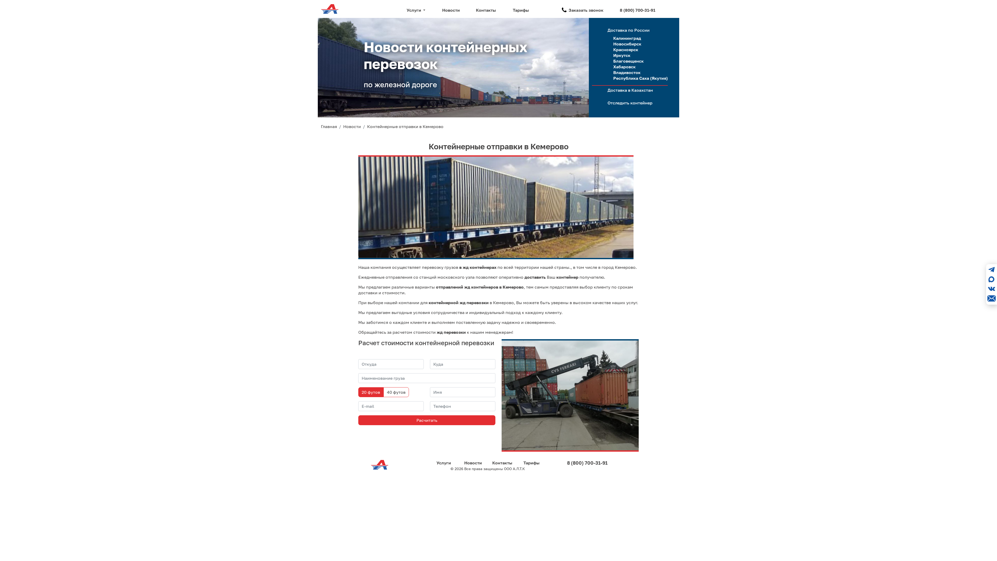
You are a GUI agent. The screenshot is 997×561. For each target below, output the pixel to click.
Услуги (443, 462)
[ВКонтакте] (991, 289)
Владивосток (627, 72)
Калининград (627, 38)
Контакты (486, 10)
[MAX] (991, 279)
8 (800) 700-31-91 (637, 10)
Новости (451, 10)
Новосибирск (627, 43)
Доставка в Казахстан (630, 90)
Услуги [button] (414, 10)
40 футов (396, 392)
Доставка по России (629, 30)
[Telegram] (991, 269)
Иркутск (621, 55)
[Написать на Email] (991, 298)
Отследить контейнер (630, 102)
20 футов (371, 392)
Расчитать (426, 420)
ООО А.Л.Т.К (514, 468)
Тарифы (521, 10)
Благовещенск (628, 61)
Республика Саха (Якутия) (640, 78)
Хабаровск (624, 66)
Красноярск (625, 49)
